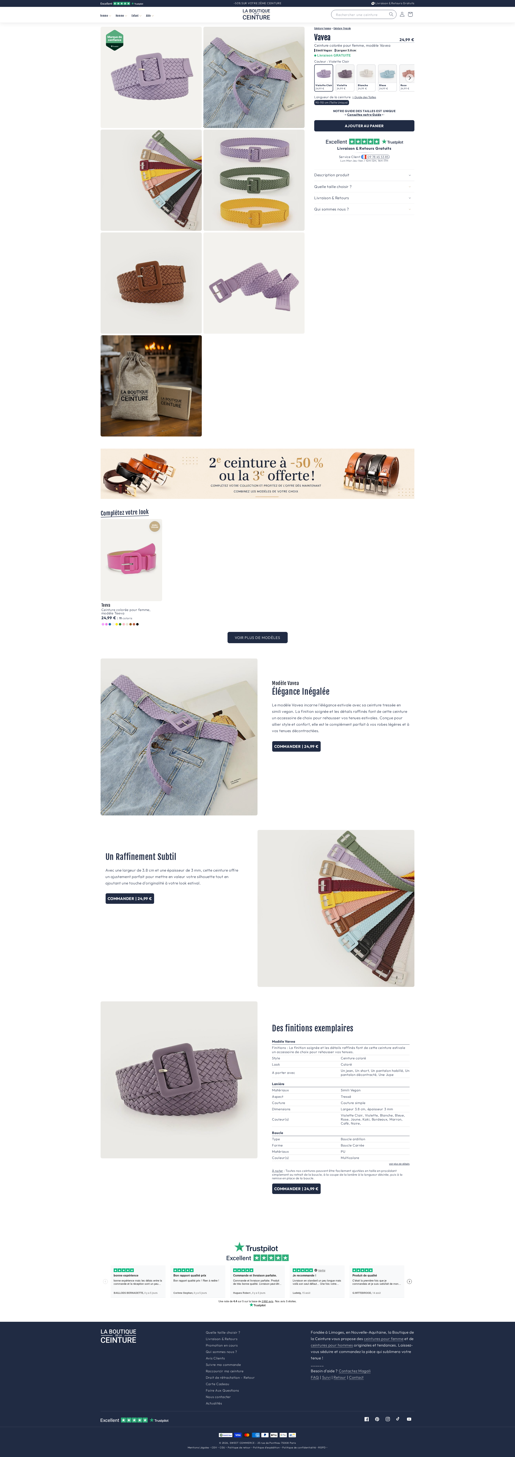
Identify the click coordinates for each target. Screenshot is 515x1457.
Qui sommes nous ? (221, 1352)
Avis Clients (215, 1358)
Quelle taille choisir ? (223, 1332)
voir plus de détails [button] (399, 1164)
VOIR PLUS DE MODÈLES (257, 637)
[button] (105, 15)
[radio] (323, 78)
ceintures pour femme (383, 1338)
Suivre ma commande (223, 1364)
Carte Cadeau (217, 1384)
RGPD (321, 1447)
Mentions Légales (198, 1447)
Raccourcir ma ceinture (225, 1371)
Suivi (326, 1377)
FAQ (315, 1377)
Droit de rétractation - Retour (230, 1377)
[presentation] (410, 78)
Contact (356, 1377)
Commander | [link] (296, 746)
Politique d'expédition (266, 1447)
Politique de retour (239, 1447)
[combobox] (364, 14)
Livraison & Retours (394, 3)
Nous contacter (218, 1397)
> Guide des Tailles (364, 97)
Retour (340, 1377)
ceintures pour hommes (332, 1345)
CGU (222, 1447)
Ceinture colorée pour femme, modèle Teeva (126, 611)
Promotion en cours (222, 1345)
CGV (214, 1447)
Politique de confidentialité (299, 1447)
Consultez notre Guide (364, 115)
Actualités (214, 1403)
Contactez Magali (355, 1370)
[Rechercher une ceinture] (391, 14)
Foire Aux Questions (222, 1390)
